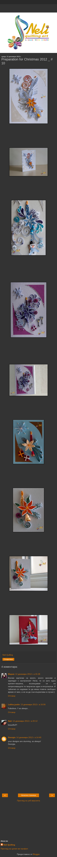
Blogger (36, 854)
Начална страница (28, 795)
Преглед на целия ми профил (14, 849)
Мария (11, 674)
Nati (10, 721)
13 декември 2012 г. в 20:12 (25, 721)
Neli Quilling (9, 845)
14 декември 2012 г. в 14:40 (28, 737)
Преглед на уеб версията (28, 800)
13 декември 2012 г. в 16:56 (33, 704)
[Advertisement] (28, 7)
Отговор (11, 696)
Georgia (11, 737)
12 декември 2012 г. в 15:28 (27, 674)
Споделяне (8, 659)
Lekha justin (14, 704)
